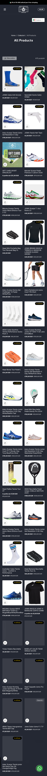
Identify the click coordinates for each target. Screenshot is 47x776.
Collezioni (21, 35)
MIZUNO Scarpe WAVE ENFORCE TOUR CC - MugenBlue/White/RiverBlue (12, 610)
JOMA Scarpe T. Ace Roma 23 (32, 209)
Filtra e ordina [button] (11, 58)
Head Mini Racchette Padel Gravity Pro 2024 (33, 410)
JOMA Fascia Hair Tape (33, 133)
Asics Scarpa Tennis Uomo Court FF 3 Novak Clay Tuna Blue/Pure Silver (12, 451)
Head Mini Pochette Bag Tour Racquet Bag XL (11, 249)
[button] (41, 9)
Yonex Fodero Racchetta (11, 649)
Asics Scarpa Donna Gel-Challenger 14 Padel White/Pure (11, 292)
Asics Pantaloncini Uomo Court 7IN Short (34, 291)
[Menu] (4, 9)
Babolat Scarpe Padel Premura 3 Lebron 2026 (34, 172)
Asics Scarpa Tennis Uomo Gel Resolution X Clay (12, 134)
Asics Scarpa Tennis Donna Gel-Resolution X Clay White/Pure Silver (33, 371)
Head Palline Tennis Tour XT (11, 490)
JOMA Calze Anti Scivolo (11, 95)
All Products (31, 35)
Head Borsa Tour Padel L (11, 370)
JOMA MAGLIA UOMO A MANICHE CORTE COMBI (34, 610)
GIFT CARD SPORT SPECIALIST (9, 172)
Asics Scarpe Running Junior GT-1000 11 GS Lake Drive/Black (35, 332)
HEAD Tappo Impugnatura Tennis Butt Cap (12, 727)
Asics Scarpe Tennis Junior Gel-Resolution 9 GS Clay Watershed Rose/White (35, 451)
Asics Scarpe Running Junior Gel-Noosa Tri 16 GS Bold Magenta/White (12, 689)
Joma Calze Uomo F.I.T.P (34, 727)
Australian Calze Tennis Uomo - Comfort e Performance (11, 571)
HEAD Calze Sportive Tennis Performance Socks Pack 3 (12, 332)
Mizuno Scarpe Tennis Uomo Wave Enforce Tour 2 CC (11, 210)
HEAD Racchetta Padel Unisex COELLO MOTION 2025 (34, 491)
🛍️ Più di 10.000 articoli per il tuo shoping (23, 2)
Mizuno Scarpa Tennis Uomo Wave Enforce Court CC (12, 531)
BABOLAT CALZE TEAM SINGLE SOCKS (34, 650)
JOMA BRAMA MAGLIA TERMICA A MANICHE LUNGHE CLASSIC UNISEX (33, 251)
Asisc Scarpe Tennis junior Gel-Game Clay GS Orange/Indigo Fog (12, 766)
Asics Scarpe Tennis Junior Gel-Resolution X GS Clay (35, 530)
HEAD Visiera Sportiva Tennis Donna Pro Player (34, 765)
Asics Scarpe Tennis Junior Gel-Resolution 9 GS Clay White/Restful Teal (12, 411)
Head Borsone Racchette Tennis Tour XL (34, 570)
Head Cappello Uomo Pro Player (34, 688)
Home (13, 35)
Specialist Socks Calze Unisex (33, 96)
